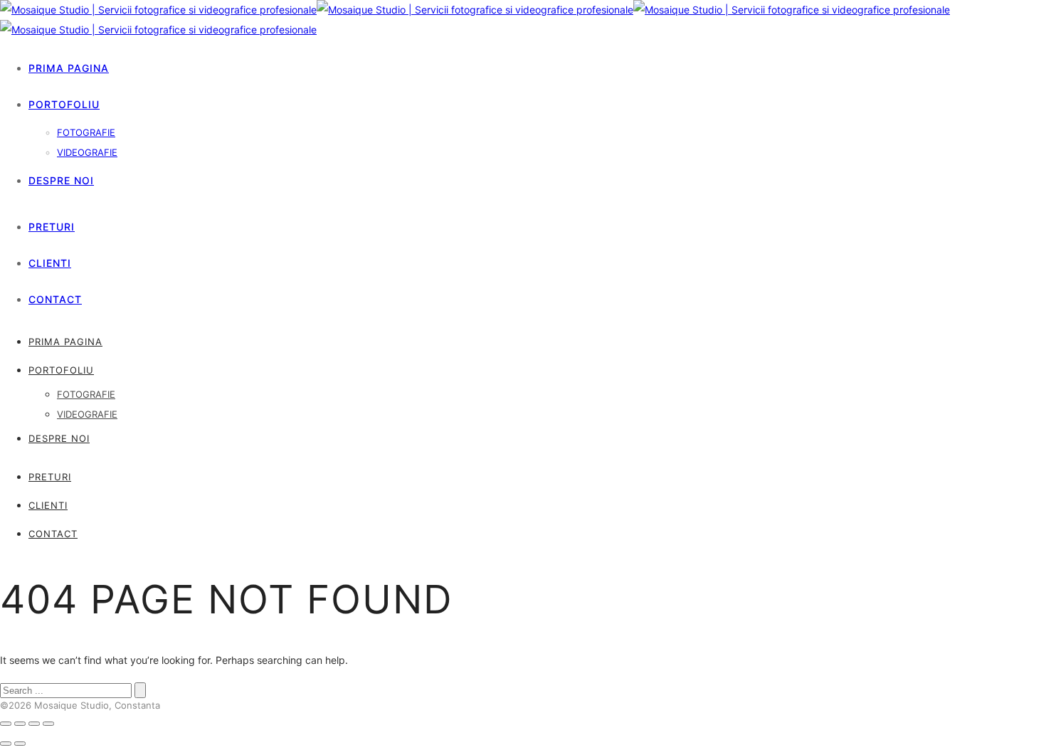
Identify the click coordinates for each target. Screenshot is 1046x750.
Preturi (51, 227)
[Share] (20, 724)
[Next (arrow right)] (20, 743)
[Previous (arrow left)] (5, 743)
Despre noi (61, 180)
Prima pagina (68, 68)
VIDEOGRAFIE (87, 152)
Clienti (49, 263)
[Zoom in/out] (48, 724)
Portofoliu (64, 104)
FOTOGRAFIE (86, 132)
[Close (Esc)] (5, 724)
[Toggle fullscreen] (34, 724)
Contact (55, 299)
